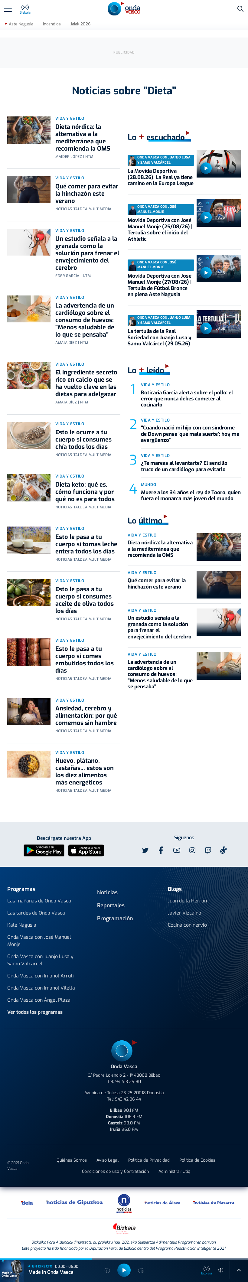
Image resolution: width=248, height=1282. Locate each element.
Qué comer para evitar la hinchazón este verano (86, 193)
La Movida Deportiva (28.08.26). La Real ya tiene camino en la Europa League (161, 177)
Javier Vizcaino (184, 913)
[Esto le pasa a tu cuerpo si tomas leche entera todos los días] (29, 540)
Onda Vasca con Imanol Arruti (40, 976)
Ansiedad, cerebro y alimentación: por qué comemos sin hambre (86, 715)
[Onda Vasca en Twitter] (145, 850)
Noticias (107, 892)
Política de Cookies (197, 1160)
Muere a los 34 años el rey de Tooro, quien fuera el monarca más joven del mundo (191, 495)
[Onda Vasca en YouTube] (176, 850)
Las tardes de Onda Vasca (36, 913)
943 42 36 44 (128, 1099)
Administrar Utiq (174, 1171)
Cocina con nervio (187, 925)
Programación (115, 918)
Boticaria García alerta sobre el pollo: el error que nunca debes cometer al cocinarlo (187, 399)
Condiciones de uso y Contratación (115, 1171)
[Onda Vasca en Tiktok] (223, 850)
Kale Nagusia (21, 925)
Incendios (52, 24)
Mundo (148, 484)
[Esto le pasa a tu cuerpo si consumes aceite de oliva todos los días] (29, 592)
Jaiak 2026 (80, 24)
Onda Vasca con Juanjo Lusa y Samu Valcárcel (40, 960)
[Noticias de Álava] (162, 1202)
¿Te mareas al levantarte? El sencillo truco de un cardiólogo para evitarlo (184, 466)
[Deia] (27, 1202)
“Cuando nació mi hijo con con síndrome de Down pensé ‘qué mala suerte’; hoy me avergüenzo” (190, 434)
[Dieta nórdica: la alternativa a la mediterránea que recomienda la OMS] (29, 130)
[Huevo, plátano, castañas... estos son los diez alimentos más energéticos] (29, 764)
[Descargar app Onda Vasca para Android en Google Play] (44, 850)
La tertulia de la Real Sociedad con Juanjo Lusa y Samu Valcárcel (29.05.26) (159, 337)
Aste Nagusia (21, 24)
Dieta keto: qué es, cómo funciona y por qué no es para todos (85, 492)
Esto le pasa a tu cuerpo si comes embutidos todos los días (84, 660)
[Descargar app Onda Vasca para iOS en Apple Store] (86, 850)
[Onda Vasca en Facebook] (161, 850)
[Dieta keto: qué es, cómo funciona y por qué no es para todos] (29, 487)
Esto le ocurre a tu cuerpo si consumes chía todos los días (83, 439)
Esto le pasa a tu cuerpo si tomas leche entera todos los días (86, 544)
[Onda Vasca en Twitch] (208, 850)
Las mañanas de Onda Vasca (39, 901)
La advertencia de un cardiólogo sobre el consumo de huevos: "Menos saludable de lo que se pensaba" (84, 320)
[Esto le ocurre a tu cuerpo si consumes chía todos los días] (29, 435)
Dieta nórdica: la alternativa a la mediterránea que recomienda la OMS (82, 138)
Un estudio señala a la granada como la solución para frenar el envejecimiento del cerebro (87, 253)
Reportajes (111, 905)
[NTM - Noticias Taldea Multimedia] (124, 1203)
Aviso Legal (107, 1160)
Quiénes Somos (72, 1160)
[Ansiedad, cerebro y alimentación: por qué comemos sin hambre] (29, 712)
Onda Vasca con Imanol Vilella (41, 988)
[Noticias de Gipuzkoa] (74, 1202)
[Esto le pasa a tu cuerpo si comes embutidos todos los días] (29, 652)
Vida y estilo (69, 118)
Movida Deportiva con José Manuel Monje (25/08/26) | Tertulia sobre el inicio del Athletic (160, 229)
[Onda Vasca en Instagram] (192, 850)
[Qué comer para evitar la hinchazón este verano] (29, 189)
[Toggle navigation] (8, 8)
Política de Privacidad (149, 1160)
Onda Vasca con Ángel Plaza (38, 1000)
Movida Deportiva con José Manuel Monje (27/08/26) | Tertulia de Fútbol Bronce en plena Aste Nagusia (159, 285)
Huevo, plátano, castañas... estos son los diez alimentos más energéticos (84, 772)
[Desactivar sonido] (221, 1270)
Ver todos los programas (35, 1012)
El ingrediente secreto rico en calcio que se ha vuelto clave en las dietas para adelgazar (86, 383)
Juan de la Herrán (187, 901)
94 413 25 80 (128, 1082)
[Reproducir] (206, 168)
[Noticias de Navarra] (214, 1202)
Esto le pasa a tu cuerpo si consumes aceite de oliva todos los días (84, 600)
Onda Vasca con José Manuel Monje (39, 941)
